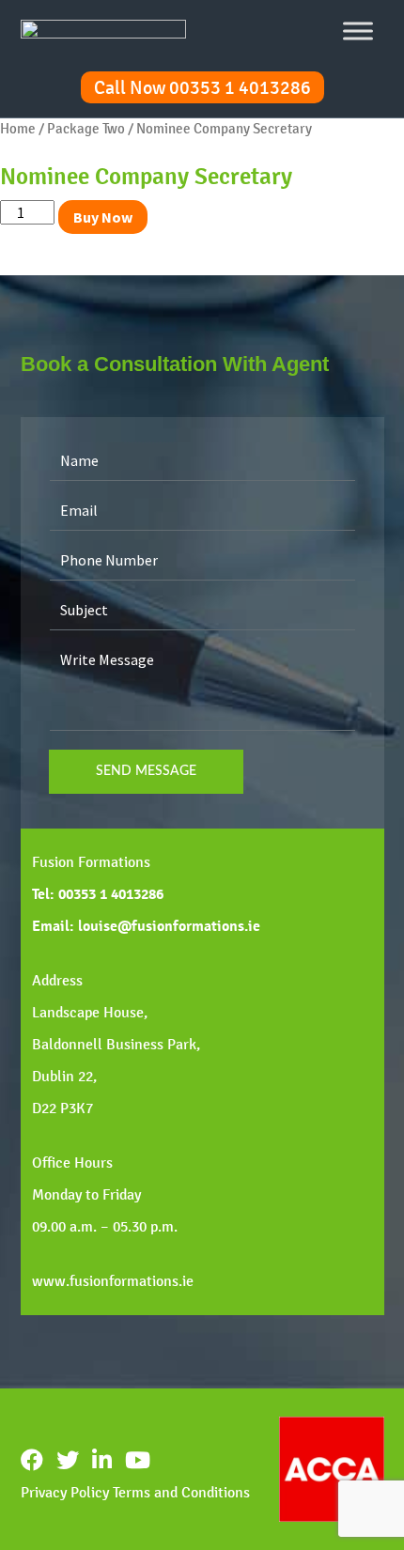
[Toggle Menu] (358, 30)
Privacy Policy (65, 1492)
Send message (146, 771)
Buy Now (102, 217)
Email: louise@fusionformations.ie (146, 926)
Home (18, 128)
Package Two (86, 128)
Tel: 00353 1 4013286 (97, 894)
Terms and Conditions (181, 1492)
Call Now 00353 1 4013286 (202, 87)
